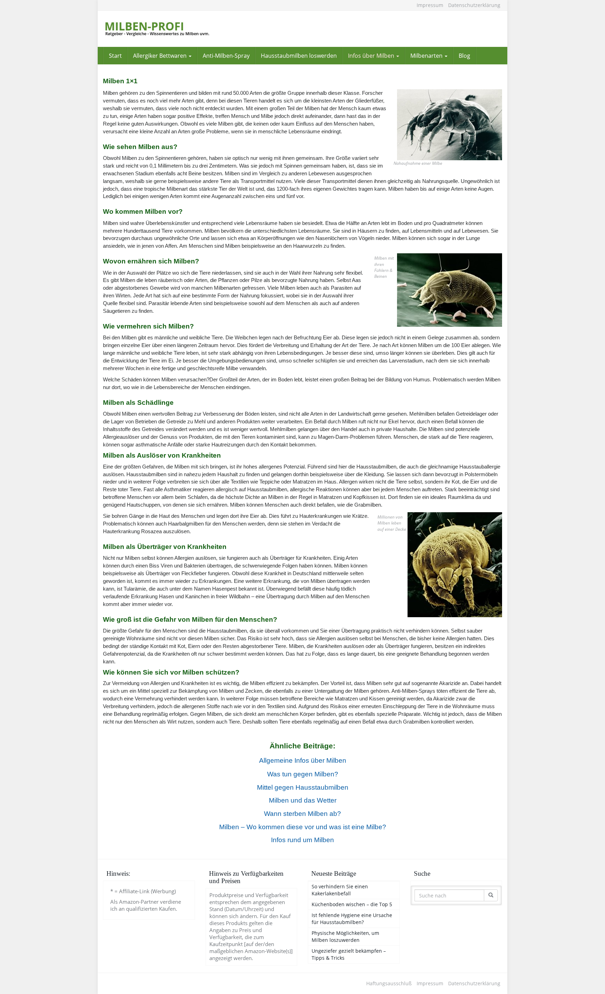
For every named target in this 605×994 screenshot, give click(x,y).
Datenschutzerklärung (474, 5)
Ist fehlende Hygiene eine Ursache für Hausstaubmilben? (352, 918)
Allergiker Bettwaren (160, 55)
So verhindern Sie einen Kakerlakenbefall (340, 890)
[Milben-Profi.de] (166, 28)
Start (115, 55)
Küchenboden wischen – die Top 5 (352, 904)
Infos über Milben (372, 55)
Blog (464, 55)
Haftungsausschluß (389, 983)
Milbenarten (427, 55)
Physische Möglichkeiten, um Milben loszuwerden (345, 936)
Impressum (430, 5)
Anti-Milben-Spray (226, 55)
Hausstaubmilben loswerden (299, 55)
